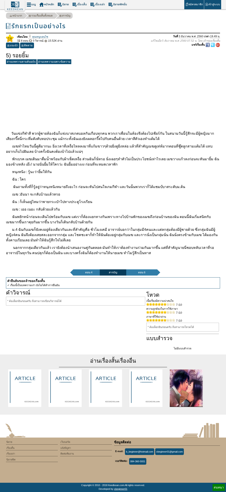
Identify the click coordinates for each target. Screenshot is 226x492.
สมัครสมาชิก (195, 4)
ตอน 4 (88, 272)
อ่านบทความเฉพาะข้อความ (54, 61)
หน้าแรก (17, 15)
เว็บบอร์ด (65, 442)
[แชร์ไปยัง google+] (218, 44)
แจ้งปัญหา (65, 448)
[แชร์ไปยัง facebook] (208, 44)
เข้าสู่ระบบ (214, 4)
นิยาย (65, 4)
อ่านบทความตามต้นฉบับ (21, 61)
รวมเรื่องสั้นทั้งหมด (42, 15)
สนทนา (219, 487)
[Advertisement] (113, 97)
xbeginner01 (120, 489)
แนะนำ (14, 45)
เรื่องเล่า (100, 4)
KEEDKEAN (15, 9)
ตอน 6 (141, 272)
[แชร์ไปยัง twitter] (213, 44)
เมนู (33, 4)
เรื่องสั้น (82, 4)
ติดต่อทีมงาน (67, 453)
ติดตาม (28, 45)
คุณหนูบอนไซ (40, 36)
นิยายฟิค (10, 459)
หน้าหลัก (49, 4)
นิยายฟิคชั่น (120, 4)
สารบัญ (66, 15)
